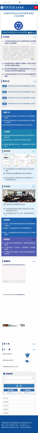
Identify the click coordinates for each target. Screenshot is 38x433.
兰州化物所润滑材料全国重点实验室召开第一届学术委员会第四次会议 (20, 209)
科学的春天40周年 (8, 360)
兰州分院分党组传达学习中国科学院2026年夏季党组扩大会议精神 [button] (20, 42)
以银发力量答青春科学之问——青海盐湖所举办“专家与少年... (20, 145)
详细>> (33, 59)
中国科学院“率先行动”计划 (10, 366)
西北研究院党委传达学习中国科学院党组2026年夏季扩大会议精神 (20, 121)
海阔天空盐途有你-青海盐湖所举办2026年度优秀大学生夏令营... (19, 136)
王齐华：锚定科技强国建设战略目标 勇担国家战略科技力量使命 (20, 224)
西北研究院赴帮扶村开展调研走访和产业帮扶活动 (18, 125)
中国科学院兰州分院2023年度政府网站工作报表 (21, 98)
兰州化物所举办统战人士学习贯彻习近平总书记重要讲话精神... (19, 117)
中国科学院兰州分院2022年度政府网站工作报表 (21, 103)
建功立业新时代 (7, 354)
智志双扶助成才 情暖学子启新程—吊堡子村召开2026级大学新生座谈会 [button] (20, 64)
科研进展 (7, 151)
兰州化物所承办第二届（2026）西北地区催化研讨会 (20, 214)
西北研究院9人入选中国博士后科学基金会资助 (17, 140)
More (35, 37)
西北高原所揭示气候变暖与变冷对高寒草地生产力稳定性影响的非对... (20, 178)
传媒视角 (6, 239)
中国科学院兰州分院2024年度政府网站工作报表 (21, 92)
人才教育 (6, 132)
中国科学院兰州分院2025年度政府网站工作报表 (21, 86)
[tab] (19, 42)
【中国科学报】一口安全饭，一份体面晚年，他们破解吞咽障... (19, 248)
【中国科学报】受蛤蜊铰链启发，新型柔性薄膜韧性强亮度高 (19, 244)
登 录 (19, 386)
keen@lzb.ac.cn (24, 425)
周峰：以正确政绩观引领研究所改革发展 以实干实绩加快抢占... (20, 233)
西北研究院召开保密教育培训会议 (15, 204)
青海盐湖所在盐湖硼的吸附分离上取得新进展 (18, 173)
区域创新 (7, 186)
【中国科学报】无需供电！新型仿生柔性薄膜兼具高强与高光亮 (19, 252)
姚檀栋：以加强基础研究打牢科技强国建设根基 (17, 228)
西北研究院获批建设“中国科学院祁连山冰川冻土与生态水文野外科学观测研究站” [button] (20, 70)
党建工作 (6, 112)
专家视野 (6, 220)
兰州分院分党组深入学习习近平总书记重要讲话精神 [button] (20, 75)
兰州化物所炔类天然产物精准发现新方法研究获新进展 (20, 170)
